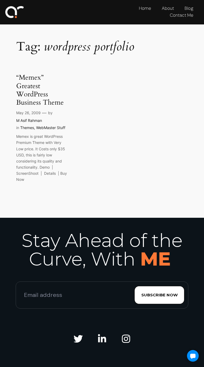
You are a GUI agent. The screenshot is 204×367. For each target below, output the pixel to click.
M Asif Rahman (29, 120)
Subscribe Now (159, 294)
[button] (193, 356)
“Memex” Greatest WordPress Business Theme (40, 89)
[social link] (78, 339)
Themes (27, 127)
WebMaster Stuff (50, 127)
